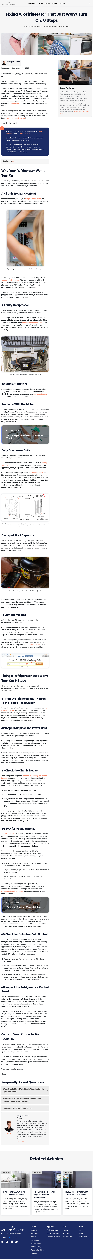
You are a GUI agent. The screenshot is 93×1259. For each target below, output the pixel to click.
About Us (34, 1230)
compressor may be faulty (32, 322)
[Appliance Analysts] (9, 3)
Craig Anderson (23, 1116)
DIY (80, 1230)
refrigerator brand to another (12, 891)
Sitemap (34, 1253)
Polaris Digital (13, 1237)
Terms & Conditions (37, 1250)
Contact (62, 3)
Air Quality (66, 1233)
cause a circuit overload (10, 280)
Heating (61, 162)
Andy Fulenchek (23, 134)
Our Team (34, 1233)
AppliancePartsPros (34, 644)
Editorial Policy (36, 1247)
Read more (20, 1142)
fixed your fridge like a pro (15, 118)
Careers (33, 1237)
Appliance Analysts (30, 26)
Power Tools (83, 1237)
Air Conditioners (68, 1237)
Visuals (61, 120)
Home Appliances (53, 1233)
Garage (81, 1233)
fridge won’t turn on (33, 199)
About (54, 3)
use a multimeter (40, 394)
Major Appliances (53, 26)
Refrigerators (64, 26)
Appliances (32, 3)
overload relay (10, 834)
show (14, 161)
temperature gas (37, 473)
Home (48, 3)
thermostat (14, 103)
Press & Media (36, 1243)
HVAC (41, 3)
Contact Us (35, 1240)
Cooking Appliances (53, 1237)
